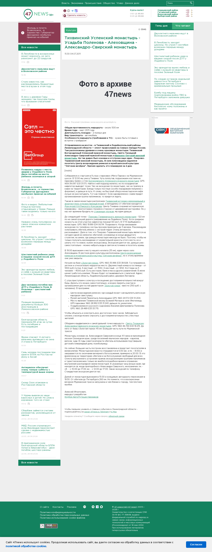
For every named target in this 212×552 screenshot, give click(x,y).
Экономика (77, 3)
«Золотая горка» (89, 263)
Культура (71, 30)
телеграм (72, 10)
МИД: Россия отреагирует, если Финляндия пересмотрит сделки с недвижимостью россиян (38, 431)
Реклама (71, 507)
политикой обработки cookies (26, 546)
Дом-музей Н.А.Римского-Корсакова (83, 206)
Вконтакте (93, 506)
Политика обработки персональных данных (64, 515)
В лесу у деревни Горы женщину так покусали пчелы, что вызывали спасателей (38, 101)
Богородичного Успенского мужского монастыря (114, 181)
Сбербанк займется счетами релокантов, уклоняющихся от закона (38, 415)
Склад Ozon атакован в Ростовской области (34, 385)
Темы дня (161, 26)
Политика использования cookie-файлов (62, 518)
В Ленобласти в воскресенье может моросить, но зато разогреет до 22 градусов (37, 58)
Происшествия (93, 3)
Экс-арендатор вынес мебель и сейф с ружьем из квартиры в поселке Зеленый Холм (38, 274)
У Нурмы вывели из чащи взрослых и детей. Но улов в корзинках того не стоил (37, 400)
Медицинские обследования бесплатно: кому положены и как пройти (170, 106)
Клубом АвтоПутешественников (81, 397)
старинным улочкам (104, 212)
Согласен (196, 544)
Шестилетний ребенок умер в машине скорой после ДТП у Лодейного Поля (171, 58)
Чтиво (120, 3)
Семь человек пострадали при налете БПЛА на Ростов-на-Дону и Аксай (38, 356)
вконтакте (68, 10)
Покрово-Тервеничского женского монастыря (112, 217)
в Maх (114, 412)
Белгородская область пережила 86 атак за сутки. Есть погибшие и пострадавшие (36, 325)
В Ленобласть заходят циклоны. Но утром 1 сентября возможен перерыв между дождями (38, 242)
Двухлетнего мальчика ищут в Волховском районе (171, 35)
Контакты (57, 507)
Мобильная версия (64, 10)
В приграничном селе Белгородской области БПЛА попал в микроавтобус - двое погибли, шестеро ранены (38, 448)
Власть (66, 3)
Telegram (97, 506)
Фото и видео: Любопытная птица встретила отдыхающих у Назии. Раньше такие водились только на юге (38, 210)
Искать (191, 3)
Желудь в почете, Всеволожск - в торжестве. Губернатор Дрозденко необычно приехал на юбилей (40, 32)
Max (101, 506)
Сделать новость (76, 15)
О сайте (44, 507)
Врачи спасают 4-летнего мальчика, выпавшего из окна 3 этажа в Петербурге (37, 341)
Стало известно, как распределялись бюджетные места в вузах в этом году (37, 86)
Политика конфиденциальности (58, 512)
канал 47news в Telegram (96, 412)
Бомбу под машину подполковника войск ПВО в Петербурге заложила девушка (172, 95)
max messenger (76, 10)
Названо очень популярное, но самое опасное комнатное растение (38, 226)
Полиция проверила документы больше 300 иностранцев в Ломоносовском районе (34, 307)
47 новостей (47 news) (125, 507)
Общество (109, 3)
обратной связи (116, 416)
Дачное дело (132, 3)
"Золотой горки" (112, 286)
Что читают (183, 26)
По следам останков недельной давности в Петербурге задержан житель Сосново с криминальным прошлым (172, 82)
